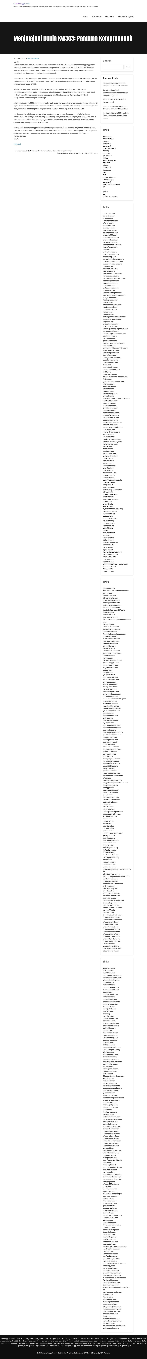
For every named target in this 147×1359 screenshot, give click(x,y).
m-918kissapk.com (110, 554)
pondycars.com (109, 1239)
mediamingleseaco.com (112, 439)
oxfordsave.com (109, 682)
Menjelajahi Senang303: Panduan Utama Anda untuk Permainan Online (115, 115)
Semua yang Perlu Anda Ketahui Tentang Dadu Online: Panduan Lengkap (43, 151)
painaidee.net (108, 713)
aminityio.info (108, 468)
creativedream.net (110, 362)
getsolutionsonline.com (112, 319)
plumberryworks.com (111, 874)
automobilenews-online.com (114, 1278)
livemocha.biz (108, 525)
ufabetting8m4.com (111, 1131)
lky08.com (107, 372)
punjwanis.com (109, 588)
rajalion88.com (109, 985)
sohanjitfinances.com (111, 893)
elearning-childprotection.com (115, 348)
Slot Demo (109, 16)
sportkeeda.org (109, 838)
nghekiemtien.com (110, 444)
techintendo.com (110, 1057)
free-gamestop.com (111, 641)
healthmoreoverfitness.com (114, 278)
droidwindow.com (110, 1222)
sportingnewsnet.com (111, 725)
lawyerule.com (109, 437)
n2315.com (107, 365)
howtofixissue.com (110, 247)
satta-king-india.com (111, 1086)
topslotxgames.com (111, 281)
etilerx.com (107, 1162)
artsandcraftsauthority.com (114, 1326)
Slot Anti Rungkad (126, 16)
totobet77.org (108, 912)
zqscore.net (107, 819)
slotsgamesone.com (111, 288)
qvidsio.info (107, 501)
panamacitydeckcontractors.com (116, 398)
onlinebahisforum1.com (112, 977)
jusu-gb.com (108, 593)
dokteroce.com (109, 429)
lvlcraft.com (108, 1074)
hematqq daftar (140, 1341)
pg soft (83, 1338)
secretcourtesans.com (112, 975)
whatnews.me (108, 1198)
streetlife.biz (108, 528)
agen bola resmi (109, 148)
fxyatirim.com (108, 1042)
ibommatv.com (109, 225)
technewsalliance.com (112, 1177)
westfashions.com (110, 401)
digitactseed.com (110, 1071)
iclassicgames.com (110, 684)
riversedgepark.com (111, 989)
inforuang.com (108, 384)
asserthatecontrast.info (112, 480)
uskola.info (107, 1186)
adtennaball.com (110, 309)
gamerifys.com (109, 216)
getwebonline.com (110, 367)
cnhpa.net (107, 804)
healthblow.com (109, 338)
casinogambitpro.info (111, 603)
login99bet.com (109, 973)
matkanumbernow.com (112, 273)
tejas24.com (108, 449)
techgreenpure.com (111, 1059)
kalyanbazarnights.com (112, 293)
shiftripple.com (109, 886)
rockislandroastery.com (112, 1309)
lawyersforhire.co (110, 701)
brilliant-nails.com (110, 425)
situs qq (106, 141)
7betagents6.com (110, 1095)
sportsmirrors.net (110, 742)
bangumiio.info (108, 485)
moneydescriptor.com (112, 708)
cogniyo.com (108, 845)
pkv (104, 172)
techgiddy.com (109, 624)
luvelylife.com (108, 389)
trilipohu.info (108, 569)
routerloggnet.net (110, 283)
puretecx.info (108, 463)
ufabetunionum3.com (111, 1134)
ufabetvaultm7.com (111, 1138)
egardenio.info (108, 826)
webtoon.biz (108, 718)
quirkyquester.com (110, 881)
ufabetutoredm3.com (111, 936)
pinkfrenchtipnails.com (112, 735)
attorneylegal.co (109, 754)
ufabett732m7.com (110, 1218)
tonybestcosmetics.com (112, 1292)
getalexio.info (108, 831)
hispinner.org (108, 321)
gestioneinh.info (109, 1206)
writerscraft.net (109, 345)
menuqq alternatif (8, 1338)
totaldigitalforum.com (111, 1282)
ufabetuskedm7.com (111, 934)
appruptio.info (108, 571)
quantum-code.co (110, 1196)
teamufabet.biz (109, 249)
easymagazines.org (110, 848)
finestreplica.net (109, 1165)
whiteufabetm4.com (111, 1153)
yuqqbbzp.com (109, 1093)
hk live (105, 158)
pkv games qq (70, 1346)
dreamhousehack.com (112, 1273)
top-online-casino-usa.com (114, 295)
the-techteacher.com (112, 1275)
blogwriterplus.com (110, 598)
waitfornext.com (109, 1191)
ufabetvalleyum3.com (111, 941)
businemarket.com (110, 704)
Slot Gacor (96, 16)
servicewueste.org (110, 269)
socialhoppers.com (110, 360)
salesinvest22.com (110, 1210)
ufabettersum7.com (111, 922)
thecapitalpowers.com (112, 903)
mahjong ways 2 (57, 1341)
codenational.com (110, 1304)
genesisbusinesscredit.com (113, 381)
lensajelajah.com (109, 1009)
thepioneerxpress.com (112, 245)
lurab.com (107, 1316)
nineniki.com (108, 302)
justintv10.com (108, 434)
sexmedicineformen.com (113, 884)
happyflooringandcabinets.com (115, 783)
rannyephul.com (109, 410)
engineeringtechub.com (112, 749)
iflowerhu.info (108, 561)
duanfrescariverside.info (112, 1160)
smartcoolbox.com (110, 891)
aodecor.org (108, 516)
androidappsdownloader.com (114, 333)
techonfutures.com (110, 1242)
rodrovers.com (109, 1081)
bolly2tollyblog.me (110, 542)
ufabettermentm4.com (112, 920)
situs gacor (107, 136)
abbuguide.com (109, 1045)
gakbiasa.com (108, 559)
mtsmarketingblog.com (112, 441)
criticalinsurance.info (111, 324)
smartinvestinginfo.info (112, 1174)
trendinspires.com (110, 408)
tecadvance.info (109, 465)
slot (19, 144)
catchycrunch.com (110, 994)
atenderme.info (109, 482)
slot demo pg (108, 179)
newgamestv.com (110, 737)
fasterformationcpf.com (112, 660)
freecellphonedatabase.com (114, 634)
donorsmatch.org (110, 518)
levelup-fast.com (110, 1112)
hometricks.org (109, 852)
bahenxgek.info (109, 615)
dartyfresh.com (109, 1021)
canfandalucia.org (110, 1256)
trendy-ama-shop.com (112, 1215)
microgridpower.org (111, 857)
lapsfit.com (107, 1110)
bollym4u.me (108, 540)
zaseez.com (107, 992)
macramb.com (109, 391)
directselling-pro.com (111, 1311)
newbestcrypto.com (111, 679)
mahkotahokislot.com (111, 773)
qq (104, 189)
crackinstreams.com (111, 1100)
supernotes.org (109, 809)
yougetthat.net (109, 675)
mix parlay (30, 1346)
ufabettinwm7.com (110, 924)
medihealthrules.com (111, 1249)
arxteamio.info (108, 828)
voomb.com (108, 756)
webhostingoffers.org (111, 1050)
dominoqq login (81, 1343)
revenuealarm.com (110, 1314)
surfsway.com (108, 1066)
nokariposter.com (110, 326)
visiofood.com (108, 1220)
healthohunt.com (110, 1170)
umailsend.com (109, 655)
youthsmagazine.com (111, 711)
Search (107, 61)
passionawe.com (109, 867)
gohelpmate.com (110, 341)
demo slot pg (108, 139)
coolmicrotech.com (111, 1270)
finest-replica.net (110, 1203)
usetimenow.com (110, 336)
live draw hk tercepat (111, 184)
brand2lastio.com (110, 355)
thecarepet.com (109, 595)
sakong (106, 151)
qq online (106, 153)
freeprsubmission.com (112, 1225)
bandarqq (107, 143)
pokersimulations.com (111, 1117)
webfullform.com (110, 252)
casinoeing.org (108, 523)
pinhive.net (107, 535)
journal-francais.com (111, 432)
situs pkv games (109, 160)
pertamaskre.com (110, 617)
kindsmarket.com (110, 386)
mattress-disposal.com (112, 780)
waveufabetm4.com (111, 1146)
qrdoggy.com (108, 788)
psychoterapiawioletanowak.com (116, 876)
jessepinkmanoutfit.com (112, 653)
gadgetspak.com (109, 1102)
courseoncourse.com (111, 607)
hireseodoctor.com (110, 1107)
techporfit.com (109, 228)
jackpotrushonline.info (111, 629)
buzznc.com (108, 1294)
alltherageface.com (111, 1302)
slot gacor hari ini (72, 1338)
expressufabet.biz (110, 240)
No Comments (33, 58)
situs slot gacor (93, 1338)
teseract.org (108, 1213)
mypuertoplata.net (110, 242)
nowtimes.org (108, 521)
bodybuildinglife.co (110, 785)
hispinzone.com (109, 290)
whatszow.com (109, 1052)
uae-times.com (109, 213)
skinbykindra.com (110, 1299)
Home (85, 16)
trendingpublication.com (112, 915)
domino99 (107, 167)
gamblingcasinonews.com (113, 259)
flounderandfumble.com (112, 1167)
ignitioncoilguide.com (111, 1318)
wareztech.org (109, 648)
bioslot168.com (109, 1323)
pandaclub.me (108, 545)
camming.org (108, 982)
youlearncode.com (110, 1040)
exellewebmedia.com (111, 639)
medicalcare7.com (110, 307)
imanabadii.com (109, 566)
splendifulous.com (110, 1124)
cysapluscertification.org (113, 509)
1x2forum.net (108, 970)
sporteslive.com (109, 730)
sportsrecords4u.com (111, 1126)
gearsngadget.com (110, 1105)
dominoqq (93, 1341)
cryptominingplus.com (112, 694)
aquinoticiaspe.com (110, 696)
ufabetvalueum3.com (111, 1136)
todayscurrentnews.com (112, 908)
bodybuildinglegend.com (112, 422)
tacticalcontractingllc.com (113, 900)
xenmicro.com (108, 1016)
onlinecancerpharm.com (113, 776)
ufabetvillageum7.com (112, 1141)
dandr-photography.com (113, 427)
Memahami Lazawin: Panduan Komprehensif (114, 100)
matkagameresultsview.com (114, 317)
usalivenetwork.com (111, 627)
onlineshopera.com (110, 1018)
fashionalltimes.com (111, 1280)
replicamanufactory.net (112, 1119)
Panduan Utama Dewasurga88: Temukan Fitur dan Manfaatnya (115, 107)
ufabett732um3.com (111, 1184)
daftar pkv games (110, 196)
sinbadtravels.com (110, 643)
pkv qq (105, 165)
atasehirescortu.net (111, 747)
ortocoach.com (109, 864)
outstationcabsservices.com (114, 1263)
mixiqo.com (107, 860)
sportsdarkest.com (110, 716)
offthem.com (108, 223)
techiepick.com (109, 1234)
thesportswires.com (111, 720)
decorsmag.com (109, 257)
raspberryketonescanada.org (114, 1246)
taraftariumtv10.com (111, 417)
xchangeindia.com (110, 1268)
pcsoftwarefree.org (111, 1026)
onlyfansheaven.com (111, 369)
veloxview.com (109, 944)
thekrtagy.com (109, 1266)
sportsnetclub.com (110, 677)
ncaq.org (106, 1013)
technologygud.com (111, 790)
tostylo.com (107, 672)
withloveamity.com (110, 1038)
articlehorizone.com (111, 1090)
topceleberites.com (111, 1129)
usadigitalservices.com (112, 357)
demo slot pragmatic (31, 1341)
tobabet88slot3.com (111, 905)
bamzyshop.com (109, 1237)
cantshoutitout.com (111, 237)
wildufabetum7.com (111, 951)
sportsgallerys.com (110, 740)
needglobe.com (109, 862)
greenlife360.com (110, 235)
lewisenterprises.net (111, 1023)
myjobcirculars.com (111, 276)
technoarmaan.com (111, 1285)
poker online (112, 1346)
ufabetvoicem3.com (111, 1143)
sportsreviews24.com (111, 764)
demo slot (107, 146)
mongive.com (108, 314)
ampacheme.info (110, 473)
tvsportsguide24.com (111, 761)
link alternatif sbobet (55, 1346)
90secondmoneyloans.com (113, 1076)
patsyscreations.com (111, 1001)
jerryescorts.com (110, 752)
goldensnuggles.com (111, 663)
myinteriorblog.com (111, 1230)
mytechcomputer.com (112, 1321)
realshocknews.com (111, 792)
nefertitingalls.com (110, 999)
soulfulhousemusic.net (111, 896)
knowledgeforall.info (111, 353)
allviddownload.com (111, 254)
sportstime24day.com (112, 728)
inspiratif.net (108, 218)
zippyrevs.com (109, 271)
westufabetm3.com (111, 946)
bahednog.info (108, 612)
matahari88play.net (111, 706)
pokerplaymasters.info (112, 605)
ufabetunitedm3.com (111, 929)
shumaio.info (108, 504)
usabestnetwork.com (111, 651)
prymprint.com (109, 836)
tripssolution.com (110, 1083)
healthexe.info (108, 461)
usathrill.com (108, 1251)
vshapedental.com (110, 1254)
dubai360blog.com (110, 766)
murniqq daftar (127, 1341)
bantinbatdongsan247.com (114, 610)
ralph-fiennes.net (110, 374)
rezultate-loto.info (110, 1122)
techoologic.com (109, 1244)
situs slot (106, 163)
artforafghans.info (110, 456)
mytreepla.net (108, 1114)
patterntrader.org (110, 802)
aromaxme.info (109, 477)
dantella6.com (108, 285)
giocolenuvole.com (110, 1033)
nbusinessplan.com (110, 233)
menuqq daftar (114, 1341)
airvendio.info (108, 458)
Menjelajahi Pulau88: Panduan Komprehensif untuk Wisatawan (115, 84)
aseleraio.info (108, 821)
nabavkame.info (109, 557)
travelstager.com (110, 405)
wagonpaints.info (109, 1189)
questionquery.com (110, 420)
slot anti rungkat (107, 1338)
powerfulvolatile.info (111, 499)
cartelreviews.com (110, 1064)
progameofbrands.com (112, 264)
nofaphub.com (109, 997)
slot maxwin (45, 1341)
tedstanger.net (109, 1182)
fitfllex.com (107, 379)
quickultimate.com (110, 879)
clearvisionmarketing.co (112, 1194)
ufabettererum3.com (111, 917)
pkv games (107, 155)
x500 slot (17, 1341)
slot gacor (123, 1338)
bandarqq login (11, 1343)
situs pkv (20, 1338)
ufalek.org (107, 778)
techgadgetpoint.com (111, 759)
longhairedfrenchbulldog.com (114, 699)
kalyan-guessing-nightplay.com (115, 329)
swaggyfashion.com (111, 415)
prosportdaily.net (110, 1208)
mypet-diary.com (110, 393)
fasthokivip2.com (109, 689)
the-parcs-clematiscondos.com (116, 591)
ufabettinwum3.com (111, 927)
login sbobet (41, 1346)
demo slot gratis (109, 177)
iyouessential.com (110, 1035)
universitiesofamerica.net (113, 261)
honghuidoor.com (110, 297)
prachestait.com (109, 453)
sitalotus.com (108, 807)
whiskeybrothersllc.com (112, 948)
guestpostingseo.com (111, 600)
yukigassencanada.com (112, 1088)
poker (105, 191)
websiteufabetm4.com (112, 1150)
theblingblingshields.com (113, 732)
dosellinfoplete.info (110, 494)
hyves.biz (106, 530)
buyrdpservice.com (110, 667)
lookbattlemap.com (111, 665)
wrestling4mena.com (111, 350)
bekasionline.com (110, 230)
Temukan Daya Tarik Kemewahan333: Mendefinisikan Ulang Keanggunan (115, 92)
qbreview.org (108, 266)
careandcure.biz (109, 843)
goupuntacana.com (111, 987)
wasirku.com (108, 446)
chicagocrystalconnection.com (115, 564)
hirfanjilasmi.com (109, 850)
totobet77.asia (109, 910)
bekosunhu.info (109, 487)
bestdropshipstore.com (112, 1062)
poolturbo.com (109, 451)
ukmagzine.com (109, 646)
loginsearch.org (109, 513)
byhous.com (108, 549)
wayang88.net (108, 1148)
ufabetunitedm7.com (111, 932)
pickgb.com (107, 795)
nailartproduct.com (110, 1069)
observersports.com (111, 692)
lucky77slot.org (109, 768)
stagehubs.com (109, 968)
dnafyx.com (107, 1030)
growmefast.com (110, 771)
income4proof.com (110, 1004)
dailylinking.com (109, 1028)
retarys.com (108, 658)
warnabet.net (108, 537)
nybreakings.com (110, 1261)
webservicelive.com (111, 1328)
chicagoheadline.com (111, 980)
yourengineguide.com (111, 1258)
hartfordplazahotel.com (112, 552)
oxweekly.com (108, 396)
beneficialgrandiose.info (112, 489)
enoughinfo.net (109, 533)
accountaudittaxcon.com (113, 833)
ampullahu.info (109, 475)
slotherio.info (108, 506)
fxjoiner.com (108, 1297)
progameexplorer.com (112, 1306)
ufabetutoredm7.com (111, 939)
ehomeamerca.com (111, 1054)
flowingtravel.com (110, 300)
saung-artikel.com (110, 687)
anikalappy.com (109, 1155)
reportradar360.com (111, 413)
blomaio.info (108, 492)
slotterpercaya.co (110, 888)
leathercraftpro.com (111, 855)
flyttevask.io (108, 547)
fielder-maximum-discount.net (115, 377)
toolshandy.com (109, 403)
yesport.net (107, 670)
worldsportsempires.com (113, 812)
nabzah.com (108, 312)
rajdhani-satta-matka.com (113, 343)
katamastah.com (110, 816)
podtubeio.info (108, 497)
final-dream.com (109, 1201)
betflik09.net (108, 1011)
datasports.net (109, 744)
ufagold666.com (109, 1227)
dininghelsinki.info (110, 1158)
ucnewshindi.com (110, 631)
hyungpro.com (109, 723)
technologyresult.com (111, 1047)
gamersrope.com (110, 636)
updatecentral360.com (112, 814)
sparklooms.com (109, 898)
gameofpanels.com (110, 331)
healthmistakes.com (111, 797)
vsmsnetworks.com (110, 221)
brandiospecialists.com (112, 305)
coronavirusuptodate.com (113, 1098)
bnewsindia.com (109, 1232)
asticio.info (107, 824)
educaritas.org (108, 1006)
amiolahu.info (108, 470)
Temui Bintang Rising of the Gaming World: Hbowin (77, 153)
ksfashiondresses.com (111, 800)
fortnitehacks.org (110, 511)
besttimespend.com (111, 840)
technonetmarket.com (112, 1179)
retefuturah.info (109, 1172)
